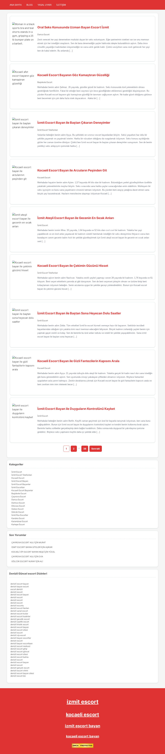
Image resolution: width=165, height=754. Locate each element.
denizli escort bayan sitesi (22, 673)
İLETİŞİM (61, 5)
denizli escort (16, 592)
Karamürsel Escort (19, 521)
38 (84, 448)
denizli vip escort (18, 635)
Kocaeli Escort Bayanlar (22, 490)
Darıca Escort (43, 34)
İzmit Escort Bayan (19, 481)
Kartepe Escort (18, 524)
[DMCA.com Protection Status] (82, 747)
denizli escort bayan (19, 584)
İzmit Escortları (18, 487)
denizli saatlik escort (19, 621)
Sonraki (95, 448)
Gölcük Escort (17, 512)
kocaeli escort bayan (82, 736)
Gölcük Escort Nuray (23, 561)
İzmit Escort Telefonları (47, 130)
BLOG (29, 5)
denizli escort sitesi (19, 630)
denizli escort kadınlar (20, 616)
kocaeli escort (82, 714)
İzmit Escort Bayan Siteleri (26, 547)
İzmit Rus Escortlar (19, 515)
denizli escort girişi (18, 649)
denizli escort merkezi (20, 646)
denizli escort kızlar (19, 613)
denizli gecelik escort (20, 619)
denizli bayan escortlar (20, 638)
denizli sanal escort (19, 611)
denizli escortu (17, 605)
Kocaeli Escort (43, 177)
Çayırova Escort (18, 496)
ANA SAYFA (16, 5)
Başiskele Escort (44, 82)
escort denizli (16, 589)
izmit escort (82, 701)
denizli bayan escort (19, 586)
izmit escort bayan (82, 726)
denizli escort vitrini (19, 670)
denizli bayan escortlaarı (21, 643)
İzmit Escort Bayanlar (20, 484)
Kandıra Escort (17, 518)
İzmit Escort (42, 225)
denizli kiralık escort (19, 624)
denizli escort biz (18, 676)
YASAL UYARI (45, 5)
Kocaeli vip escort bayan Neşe (27, 552)
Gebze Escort (17, 509)
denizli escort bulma (19, 657)
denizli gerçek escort (19, 668)
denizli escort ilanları (19, 608)
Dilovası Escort (18, 506)
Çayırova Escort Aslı (22, 542)
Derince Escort (18, 503)
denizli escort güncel (19, 651)
